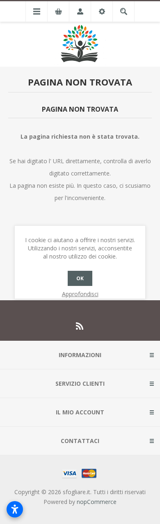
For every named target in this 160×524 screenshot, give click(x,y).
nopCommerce (97, 502)
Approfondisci (80, 294)
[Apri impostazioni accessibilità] (15, 509)
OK (80, 278)
